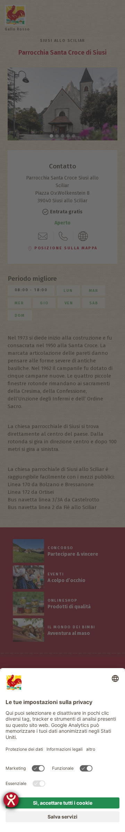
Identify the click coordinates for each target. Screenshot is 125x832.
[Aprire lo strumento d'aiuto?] (11, 799)
